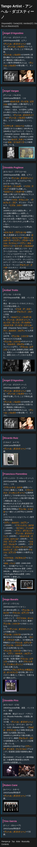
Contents (5, 844)
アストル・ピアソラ (21, 613)
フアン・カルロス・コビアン (16, 523)
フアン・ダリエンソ (24, 531)
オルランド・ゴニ (10, 550)
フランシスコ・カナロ (13, 487)
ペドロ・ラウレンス (20, 200)
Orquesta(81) (6, 23)
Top (13, 841)
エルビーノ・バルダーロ (14, 192)
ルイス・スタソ (18, 139)
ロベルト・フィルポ (12, 186)
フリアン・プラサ (20, 240)
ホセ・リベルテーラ (16, 142)
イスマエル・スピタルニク (15, 558)
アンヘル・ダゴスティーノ (15, 44)
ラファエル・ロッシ (25, 618)
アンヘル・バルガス (16, 47)
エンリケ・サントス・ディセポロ (16, 322)
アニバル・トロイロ (20, 336)
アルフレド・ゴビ (24, 312)
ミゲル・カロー (16, 205)
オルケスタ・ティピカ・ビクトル (17, 325)
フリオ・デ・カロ (23, 309)
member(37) (28, 23)
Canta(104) (17, 23)
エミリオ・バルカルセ (24, 246)
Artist (18, 841)
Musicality (26, 841)
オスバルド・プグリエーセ (15, 232)
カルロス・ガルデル (16, 344)
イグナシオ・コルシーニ (14, 126)
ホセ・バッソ (9, 563)
